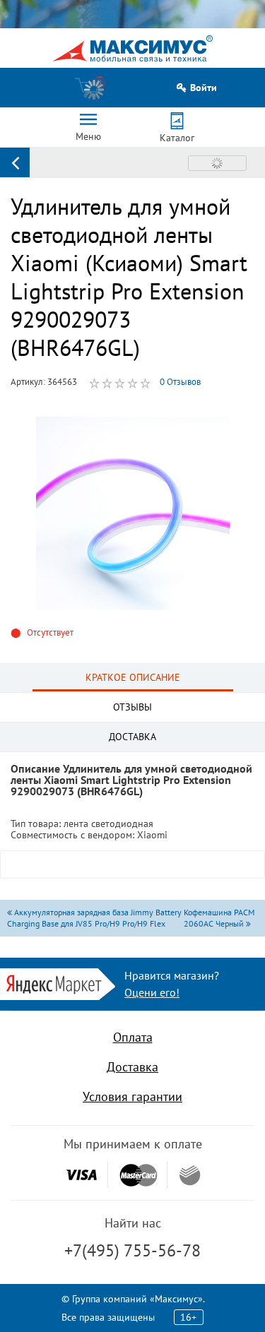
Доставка (132, 1067)
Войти (203, 88)
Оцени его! (151, 992)
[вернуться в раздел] (15, 162)
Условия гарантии (132, 1096)
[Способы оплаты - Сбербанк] (190, 1175)
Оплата (133, 1037)
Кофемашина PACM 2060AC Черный (219, 918)
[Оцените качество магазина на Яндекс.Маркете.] (57, 982)
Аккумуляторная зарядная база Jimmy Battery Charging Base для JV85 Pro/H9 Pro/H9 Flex (94, 918)
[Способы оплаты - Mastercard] (138, 1175)
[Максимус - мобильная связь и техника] (132, 48)
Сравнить (217, 163)
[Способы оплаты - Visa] (81, 1175)
